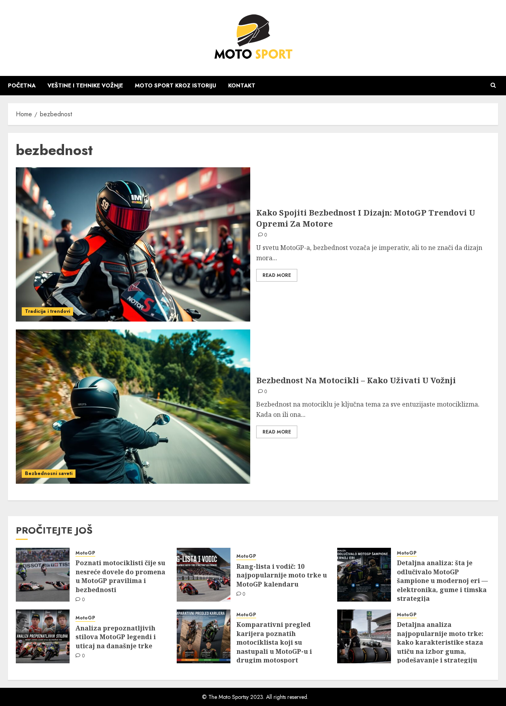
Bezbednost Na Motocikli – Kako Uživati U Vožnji (356, 380)
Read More (276, 275)
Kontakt (241, 85)
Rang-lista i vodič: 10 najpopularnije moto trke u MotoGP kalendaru (281, 575)
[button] (493, 85)
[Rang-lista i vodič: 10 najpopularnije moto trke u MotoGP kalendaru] (203, 575)
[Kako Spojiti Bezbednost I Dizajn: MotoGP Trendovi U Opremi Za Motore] (133, 244)
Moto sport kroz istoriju (175, 85)
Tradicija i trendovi (47, 311)
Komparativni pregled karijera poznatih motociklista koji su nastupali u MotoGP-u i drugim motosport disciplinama (274, 646)
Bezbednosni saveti (48, 473)
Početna (22, 85)
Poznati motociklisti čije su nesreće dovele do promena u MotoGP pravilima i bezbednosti (120, 576)
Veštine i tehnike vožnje (85, 85)
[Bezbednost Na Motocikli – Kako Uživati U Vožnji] (133, 406)
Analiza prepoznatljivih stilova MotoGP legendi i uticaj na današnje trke (116, 637)
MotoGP (85, 553)
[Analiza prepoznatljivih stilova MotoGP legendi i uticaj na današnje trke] (43, 636)
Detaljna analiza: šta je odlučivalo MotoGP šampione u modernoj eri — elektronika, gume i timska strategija (442, 580)
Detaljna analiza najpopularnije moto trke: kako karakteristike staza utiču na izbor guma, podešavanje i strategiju (440, 642)
